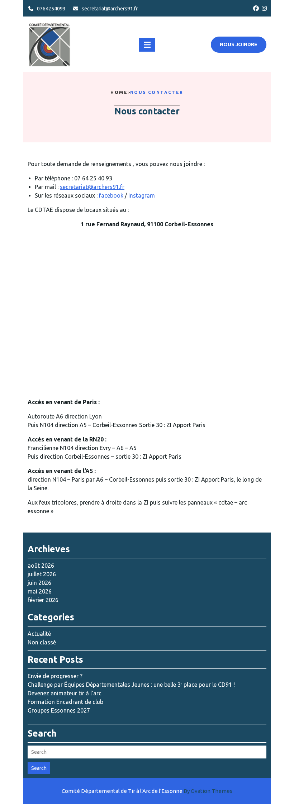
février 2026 (43, 600)
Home (119, 92)
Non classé (42, 642)
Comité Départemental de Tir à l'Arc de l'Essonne (147, 791)
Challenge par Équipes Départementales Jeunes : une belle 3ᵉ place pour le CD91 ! (131, 684)
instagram (141, 195)
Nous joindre (238, 44)
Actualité (39, 633)
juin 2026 (39, 583)
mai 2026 (40, 591)
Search (39, 768)
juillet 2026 (42, 574)
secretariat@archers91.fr (110, 8)
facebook (111, 195)
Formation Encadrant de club (65, 702)
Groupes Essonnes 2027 (59, 710)
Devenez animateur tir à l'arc (64, 693)
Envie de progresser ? (55, 676)
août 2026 (41, 565)
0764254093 (51, 8)
